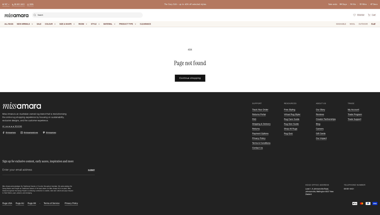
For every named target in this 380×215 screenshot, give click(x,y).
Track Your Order (260, 110)
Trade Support (354, 119)
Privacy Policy (258, 138)
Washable (341, 24)
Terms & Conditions (261, 143)
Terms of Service (52, 203)
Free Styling (289, 110)
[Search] (34, 15)
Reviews (320, 114)
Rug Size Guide (291, 124)
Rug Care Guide (291, 119)
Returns (256, 129)
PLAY (373, 24)
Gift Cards (321, 134)
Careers (320, 129)
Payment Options (260, 134)
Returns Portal (259, 114)
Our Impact (321, 138)
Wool (352, 24)
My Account (353, 110)
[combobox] (87, 15)
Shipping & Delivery (261, 124)
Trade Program (355, 114)
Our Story (320, 110)
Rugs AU (20, 203)
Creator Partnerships (326, 119)
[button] (372, 15)
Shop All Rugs (290, 129)
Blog (318, 124)
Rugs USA (7, 203)
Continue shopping (190, 78)
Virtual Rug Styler (292, 114)
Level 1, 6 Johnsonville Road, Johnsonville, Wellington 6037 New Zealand (319, 191)
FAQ (254, 119)
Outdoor (363, 24)
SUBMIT (91, 170)
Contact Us (257, 148)
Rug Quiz (288, 134)
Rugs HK (32, 203)
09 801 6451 (349, 189)
